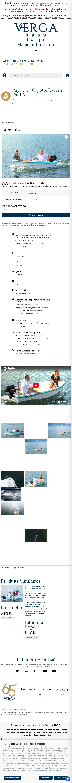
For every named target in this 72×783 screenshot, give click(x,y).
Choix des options (8, 618)
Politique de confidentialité (10, 773)
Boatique (36, 39)
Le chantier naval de (36, 689)
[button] (68, 743)
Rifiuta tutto (46, 777)
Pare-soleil (14, 192)
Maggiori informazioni (12, 777)
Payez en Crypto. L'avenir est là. (38, 93)
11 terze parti (12, 746)
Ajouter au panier (36, 215)
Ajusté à (62, 690)
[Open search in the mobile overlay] (36, 75)
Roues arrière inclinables (14, 199)
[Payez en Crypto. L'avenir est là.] (6, 96)
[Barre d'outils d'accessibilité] (68, 779)
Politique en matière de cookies (29, 773)
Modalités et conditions (39, 225)
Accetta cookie (61, 777)
